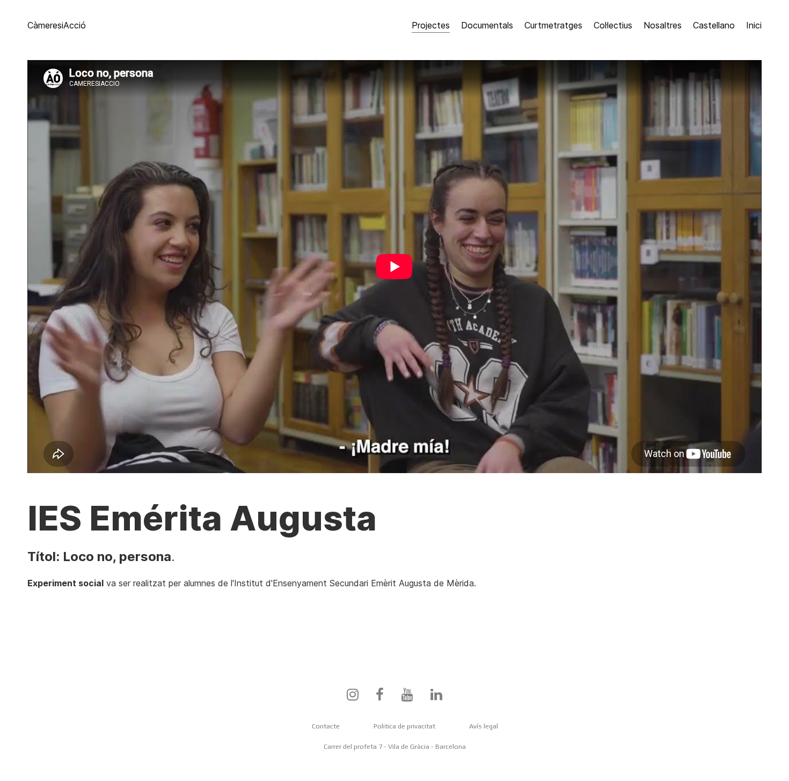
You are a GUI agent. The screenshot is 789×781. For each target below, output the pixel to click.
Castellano (714, 25)
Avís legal (483, 726)
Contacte (326, 726)
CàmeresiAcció (56, 25)
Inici (754, 25)
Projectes (431, 25)
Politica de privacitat (404, 726)
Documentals (487, 25)
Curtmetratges (553, 25)
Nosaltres (663, 25)
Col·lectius (613, 25)
